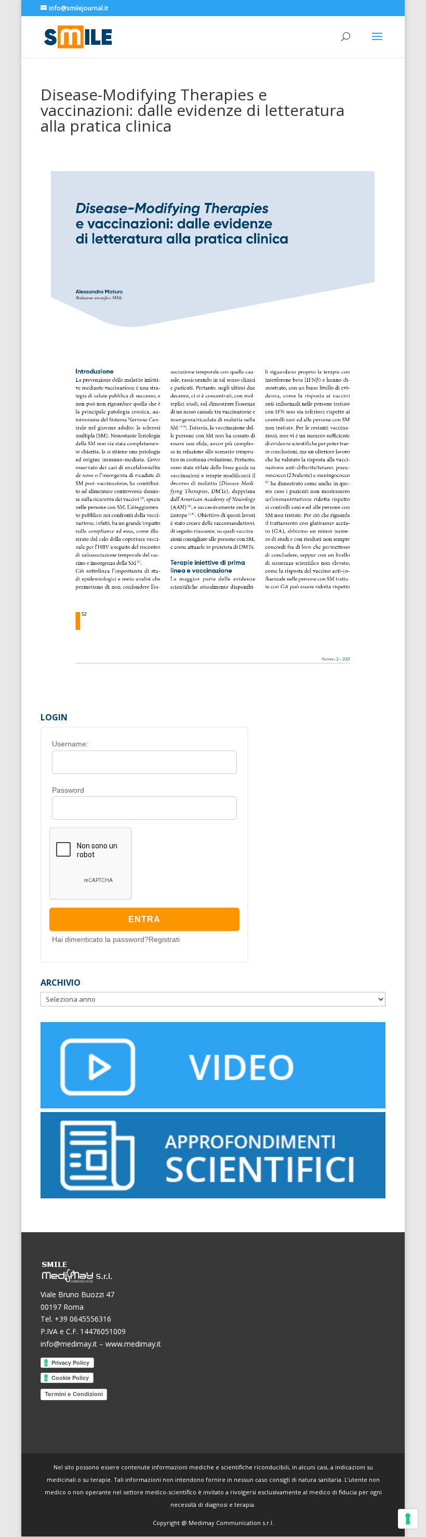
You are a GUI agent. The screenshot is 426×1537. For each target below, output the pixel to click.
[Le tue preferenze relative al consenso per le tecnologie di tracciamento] (408, 1519)
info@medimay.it (69, 1344)
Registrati (164, 939)
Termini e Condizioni (74, 1394)
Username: (70, 744)
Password (68, 790)
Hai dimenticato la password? (100, 939)
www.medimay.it (133, 1344)
